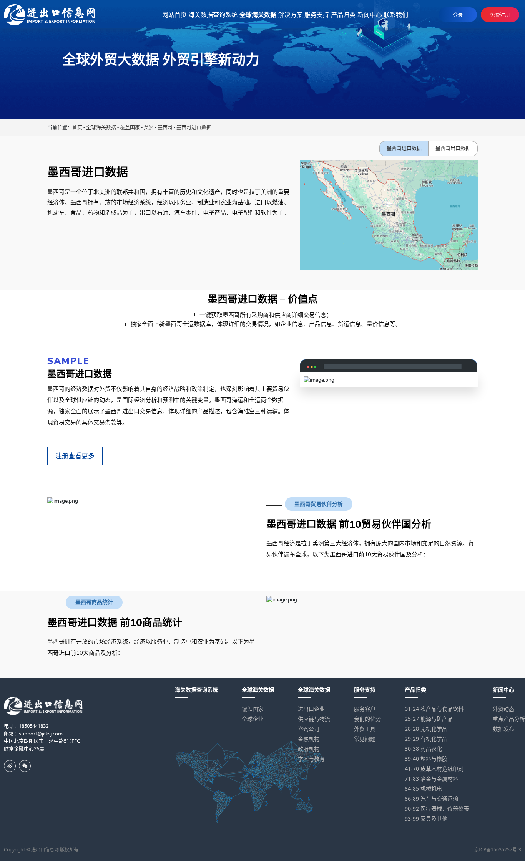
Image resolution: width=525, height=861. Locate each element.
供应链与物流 (314, 718)
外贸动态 (503, 708)
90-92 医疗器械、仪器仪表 (437, 808)
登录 (458, 14)
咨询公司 (308, 728)
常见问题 (364, 738)
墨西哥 (165, 127)
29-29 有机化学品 (426, 738)
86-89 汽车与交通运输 (431, 798)
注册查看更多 (75, 456)
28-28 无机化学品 (426, 728)
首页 (77, 127)
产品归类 (415, 689)
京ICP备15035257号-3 (497, 849)
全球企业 (252, 718)
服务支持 (364, 689)
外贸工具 (364, 728)
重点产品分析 (509, 718)
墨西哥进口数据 (193, 127)
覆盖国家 (130, 127)
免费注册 (500, 14)
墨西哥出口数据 (452, 148)
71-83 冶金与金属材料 (431, 778)
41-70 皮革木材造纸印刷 (434, 768)
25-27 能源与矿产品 (429, 718)
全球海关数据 (101, 127)
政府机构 (308, 748)
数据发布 (503, 728)
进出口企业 (311, 708)
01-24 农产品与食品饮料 (434, 708)
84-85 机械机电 (423, 788)
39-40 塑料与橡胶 (426, 758)
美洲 (149, 127)
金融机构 (308, 738)
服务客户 (364, 708)
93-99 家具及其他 (426, 818)
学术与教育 (311, 758)
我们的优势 (367, 718)
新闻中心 (503, 689)
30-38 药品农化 (423, 748)
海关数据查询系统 (196, 689)
